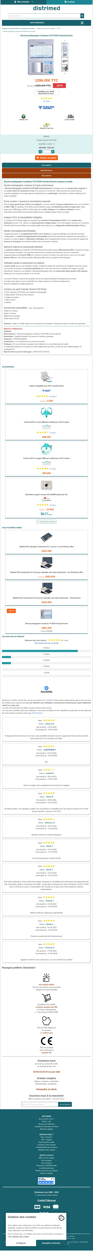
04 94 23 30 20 (40, 1072)
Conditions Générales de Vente (46, 1126)
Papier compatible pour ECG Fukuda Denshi (47, 386)
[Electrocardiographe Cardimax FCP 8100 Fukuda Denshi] (64, 46)
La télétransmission (46, 1168)
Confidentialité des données (46, 1147)
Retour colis (46, 1121)
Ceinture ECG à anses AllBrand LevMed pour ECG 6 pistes (46, 422)
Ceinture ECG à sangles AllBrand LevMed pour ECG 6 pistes (46, 458)
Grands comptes (46, 1173)
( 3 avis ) (52, 469)
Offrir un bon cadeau (46, 1158)
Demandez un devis (46, 1089)
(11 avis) (46, 101)
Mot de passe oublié (46, 1142)
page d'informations (35, 713)
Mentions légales (46, 1129)
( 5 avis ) (52, 505)
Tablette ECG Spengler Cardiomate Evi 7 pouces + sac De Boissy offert (46, 547)
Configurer (21, 1243)
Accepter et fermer (51, 1243)
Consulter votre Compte (46, 1145)
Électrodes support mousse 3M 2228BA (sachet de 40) (46, 494)
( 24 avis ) (53, 396)
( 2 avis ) (52, 433)
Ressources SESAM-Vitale (46, 1165)
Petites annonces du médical (46, 1171)
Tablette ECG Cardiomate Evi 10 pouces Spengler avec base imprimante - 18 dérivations (46, 598)
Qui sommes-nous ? (46, 1119)
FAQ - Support (46, 1140)
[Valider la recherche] (82, 15)
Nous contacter (46, 1137)
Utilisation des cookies (46, 1150)
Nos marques (46, 1160)
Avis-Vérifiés (48, 700)
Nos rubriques (46, 1163)
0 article (71, 2)
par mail (56, 1072)
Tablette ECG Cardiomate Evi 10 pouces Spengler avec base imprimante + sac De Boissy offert (46, 572)
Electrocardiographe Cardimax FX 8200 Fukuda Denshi (46, 623)
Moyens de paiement (47, 1124)
